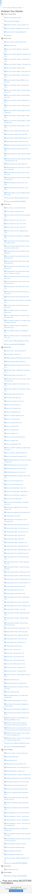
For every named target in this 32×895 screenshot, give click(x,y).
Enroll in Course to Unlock (16, 890)
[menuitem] (1, 3)
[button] (1, 1)
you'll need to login (22, 888)
